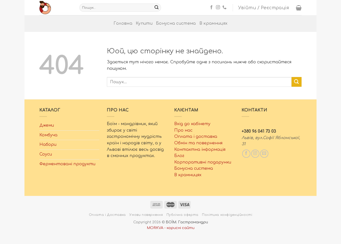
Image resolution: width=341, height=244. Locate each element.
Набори (47, 144)
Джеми (46, 125)
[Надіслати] (156, 7)
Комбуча (48, 135)
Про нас (183, 130)
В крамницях (213, 23)
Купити (144, 23)
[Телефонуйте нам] (224, 7)
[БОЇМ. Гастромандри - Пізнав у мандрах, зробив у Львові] (55, 7)
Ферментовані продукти (67, 164)
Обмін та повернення (198, 143)
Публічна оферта (182, 215)
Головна (123, 23)
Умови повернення (146, 215)
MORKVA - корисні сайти (170, 228)
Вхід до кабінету (192, 124)
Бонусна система (176, 23)
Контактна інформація (199, 149)
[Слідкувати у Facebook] (211, 7)
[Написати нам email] (264, 154)
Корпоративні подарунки (202, 162)
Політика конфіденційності (227, 215)
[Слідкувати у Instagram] (218, 7)
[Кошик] (299, 7)
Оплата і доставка (195, 136)
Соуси (45, 154)
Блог (179, 156)
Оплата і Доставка (107, 215)
